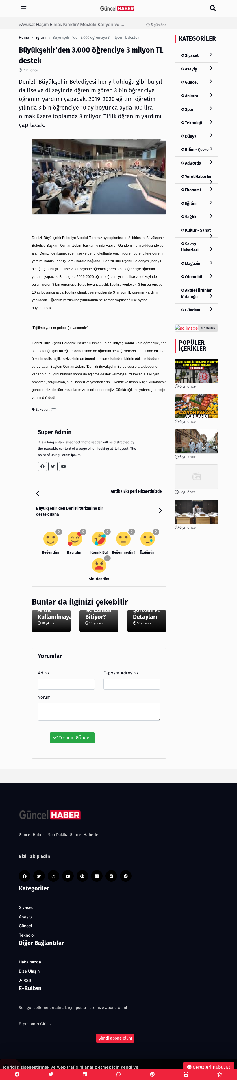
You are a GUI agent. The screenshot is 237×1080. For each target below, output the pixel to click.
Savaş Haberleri (190, 247)
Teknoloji (193, 122)
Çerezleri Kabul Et (211, 1067)
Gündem (192, 310)
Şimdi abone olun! (115, 1038)
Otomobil (193, 276)
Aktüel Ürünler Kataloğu (196, 293)
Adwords (192, 163)
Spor (189, 109)
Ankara (191, 96)
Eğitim (190, 203)
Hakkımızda (30, 962)
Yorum (44, 697)
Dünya (190, 136)
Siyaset (191, 55)
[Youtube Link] (63, 466)
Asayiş (190, 69)
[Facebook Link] (42, 466)
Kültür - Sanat (197, 230)
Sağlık (190, 216)
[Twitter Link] (53, 466)
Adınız (44, 672)
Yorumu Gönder (74, 737)
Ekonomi (192, 190)
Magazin (192, 263)
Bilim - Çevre (196, 149)
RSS (26, 980)
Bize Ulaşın (29, 971)
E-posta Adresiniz (121, 672)
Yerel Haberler (198, 176)
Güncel (191, 82)
